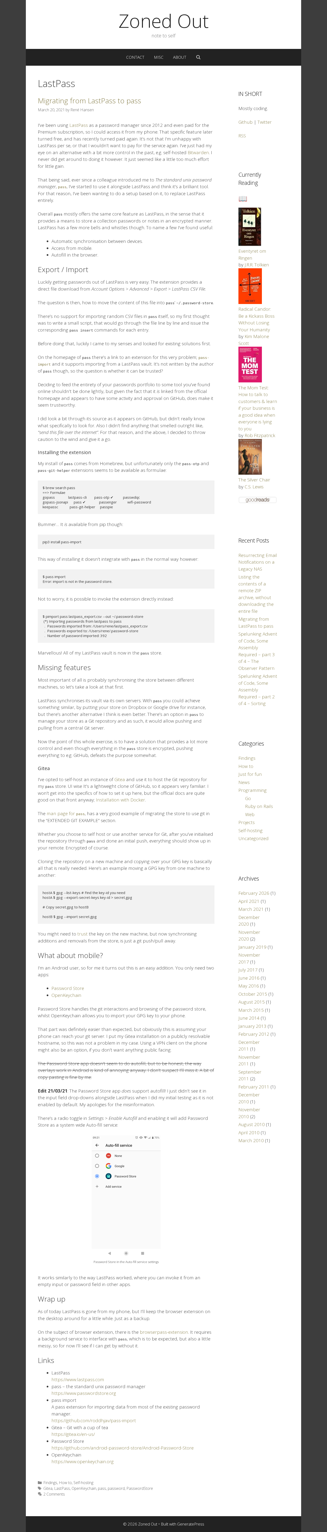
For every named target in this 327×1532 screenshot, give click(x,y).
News (244, 782)
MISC (159, 57)
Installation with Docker (120, 800)
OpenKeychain (66, 995)
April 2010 (248, 1132)
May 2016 (248, 986)
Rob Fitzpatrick (260, 435)
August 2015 (251, 1002)
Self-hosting (83, 1482)
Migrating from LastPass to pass (89, 100)
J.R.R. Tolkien (257, 265)
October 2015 (252, 994)
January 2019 (252, 947)
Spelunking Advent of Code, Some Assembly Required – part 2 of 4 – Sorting (257, 690)
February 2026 (253, 893)
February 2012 (253, 1034)
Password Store (67, 988)
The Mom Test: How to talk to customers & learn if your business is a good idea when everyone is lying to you (257, 408)
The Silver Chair (254, 480)
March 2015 (251, 1010)
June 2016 (248, 978)
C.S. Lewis (254, 487)
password (116, 1488)
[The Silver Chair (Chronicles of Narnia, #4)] (250, 473)
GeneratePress (190, 1524)
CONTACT (135, 57)
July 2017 (248, 970)
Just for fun (250, 774)
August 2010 (251, 1124)
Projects (246, 822)
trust (82, 934)
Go (248, 798)
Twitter (265, 122)
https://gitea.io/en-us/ (73, 1434)
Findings (50, 1482)
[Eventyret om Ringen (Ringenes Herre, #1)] (249, 244)
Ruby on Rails (259, 806)
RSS (242, 136)
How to (65, 1482)
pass (102, 1488)
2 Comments (54, 1494)
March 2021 (251, 909)
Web (249, 814)
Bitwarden (198, 152)
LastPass (78, 125)
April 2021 (248, 901)
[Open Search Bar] (198, 57)
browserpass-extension (164, 1332)
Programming (252, 790)
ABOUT (179, 57)
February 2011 (253, 1087)
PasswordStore (139, 1488)
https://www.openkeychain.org (82, 1461)
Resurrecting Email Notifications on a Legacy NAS (257, 562)
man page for (66, 813)
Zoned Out (163, 20)
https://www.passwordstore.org (83, 1393)
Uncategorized (253, 838)
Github (245, 122)
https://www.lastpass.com (77, 1379)
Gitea (119, 779)
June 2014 (248, 1018)
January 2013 (252, 1026)
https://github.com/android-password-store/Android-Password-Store (122, 1448)
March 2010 (251, 1140)
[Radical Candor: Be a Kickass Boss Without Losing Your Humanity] (250, 302)
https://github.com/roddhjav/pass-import (93, 1420)
